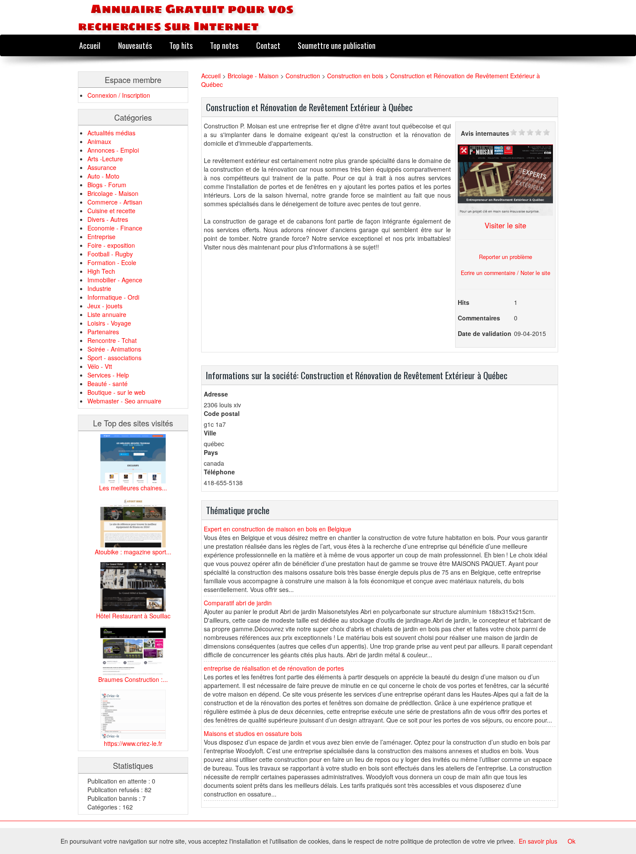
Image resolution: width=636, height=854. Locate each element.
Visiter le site (505, 225)
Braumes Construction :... (133, 679)
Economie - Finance (114, 228)
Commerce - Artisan (114, 202)
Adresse (216, 394)
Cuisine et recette (111, 210)
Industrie (99, 288)
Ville (210, 433)
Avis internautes (485, 133)
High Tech (101, 271)
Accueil (89, 45)
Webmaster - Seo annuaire (124, 401)
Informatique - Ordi (113, 297)
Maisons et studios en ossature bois (253, 733)
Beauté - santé (107, 383)
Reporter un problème (505, 257)
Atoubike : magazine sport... (133, 551)
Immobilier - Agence (114, 279)
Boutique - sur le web (116, 392)
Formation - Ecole (111, 262)
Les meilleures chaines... (133, 487)
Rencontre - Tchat (112, 340)
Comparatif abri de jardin (238, 602)
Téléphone (219, 471)
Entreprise (101, 236)
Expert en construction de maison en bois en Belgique (277, 529)
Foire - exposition (111, 245)
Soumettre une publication (337, 45)
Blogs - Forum (106, 184)
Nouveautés (135, 45)
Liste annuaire (106, 314)
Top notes (224, 45)
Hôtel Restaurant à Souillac (133, 615)
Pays (211, 452)
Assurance (101, 167)
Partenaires (103, 331)
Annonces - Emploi (113, 150)
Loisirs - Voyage (109, 323)
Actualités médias (111, 132)
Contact (268, 45)
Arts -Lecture (105, 158)
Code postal (222, 413)
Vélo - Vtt (99, 366)
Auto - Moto (103, 176)
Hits (463, 302)
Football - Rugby (110, 253)
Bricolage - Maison (112, 193)
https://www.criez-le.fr (133, 743)
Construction (304, 75)
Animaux (99, 141)
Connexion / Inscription (118, 95)
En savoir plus (538, 841)
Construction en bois (355, 75)
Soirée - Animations (114, 349)
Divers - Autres (107, 219)
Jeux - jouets (104, 305)
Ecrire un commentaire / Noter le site (505, 273)
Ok (571, 841)
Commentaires (479, 317)
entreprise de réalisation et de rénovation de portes (274, 668)
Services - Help (108, 375)
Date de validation (484, 333)
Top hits (181, 45)
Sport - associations (114, 357)
